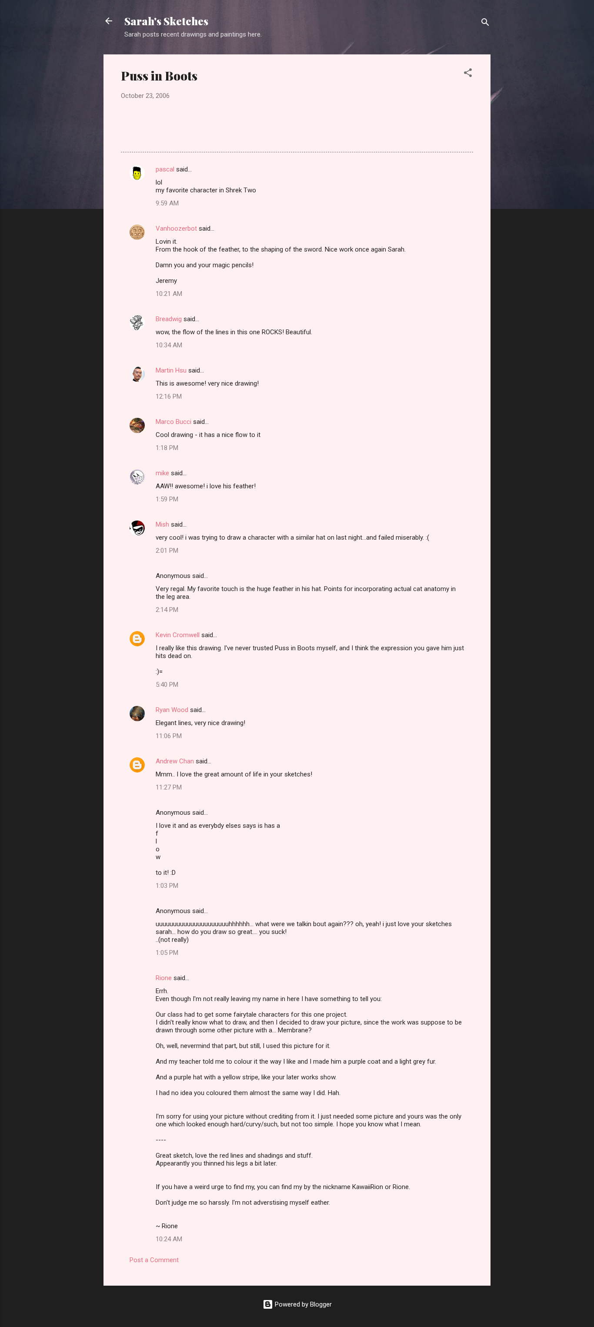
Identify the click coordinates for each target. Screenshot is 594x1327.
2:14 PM (167, 610)
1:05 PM (167, 953)
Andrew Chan (175, 761)
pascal (165, 169)
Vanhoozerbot (176, 228)
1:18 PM (167, 448)
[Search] (485, 23)
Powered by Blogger (302, 1304)
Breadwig (169, 319)
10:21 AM (169, 294)
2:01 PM (167, 550)
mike (162, 473)
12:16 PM (169, 396)
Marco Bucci (173, 422)
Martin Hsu (171, 370)
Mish (162, 524)
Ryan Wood (172, 710)
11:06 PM (169, 736)
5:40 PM (167, 685)
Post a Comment (154, 1260)
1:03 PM (167, 886)
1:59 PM (167, 499)
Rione (164, 978)
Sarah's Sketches (166, 21)
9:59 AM (167, 203)
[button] (468, 74)
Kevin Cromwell (178, 635)
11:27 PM (169, 787)
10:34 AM (169, 345)
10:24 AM (169, 1239)
